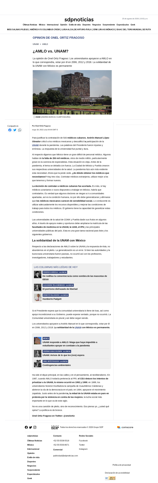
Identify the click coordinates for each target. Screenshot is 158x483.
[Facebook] (9, 130)
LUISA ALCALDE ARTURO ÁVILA (76, 29)
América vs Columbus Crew (45, 29)
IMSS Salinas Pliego (17, 29)
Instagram (83, 449)
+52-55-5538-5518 (61, 441)
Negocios (96, 25)
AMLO (45, 44)
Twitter (82, 445)
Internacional (52, 25)
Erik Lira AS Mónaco (104, 29)
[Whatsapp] (19, 130)
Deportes (86, 25)
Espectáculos (123, 25)
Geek (133, 25)
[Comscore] (125, 427)
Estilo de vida (75, 25)
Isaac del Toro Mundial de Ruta (134, 29)
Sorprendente (109, 25)
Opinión (63, 25)
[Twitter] (14, 130)
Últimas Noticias (30, 25)
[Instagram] (34, 427)
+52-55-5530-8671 (61, 445)
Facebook (83, 441)
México (42, 25)
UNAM (36, 44)
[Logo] (79, 19)
